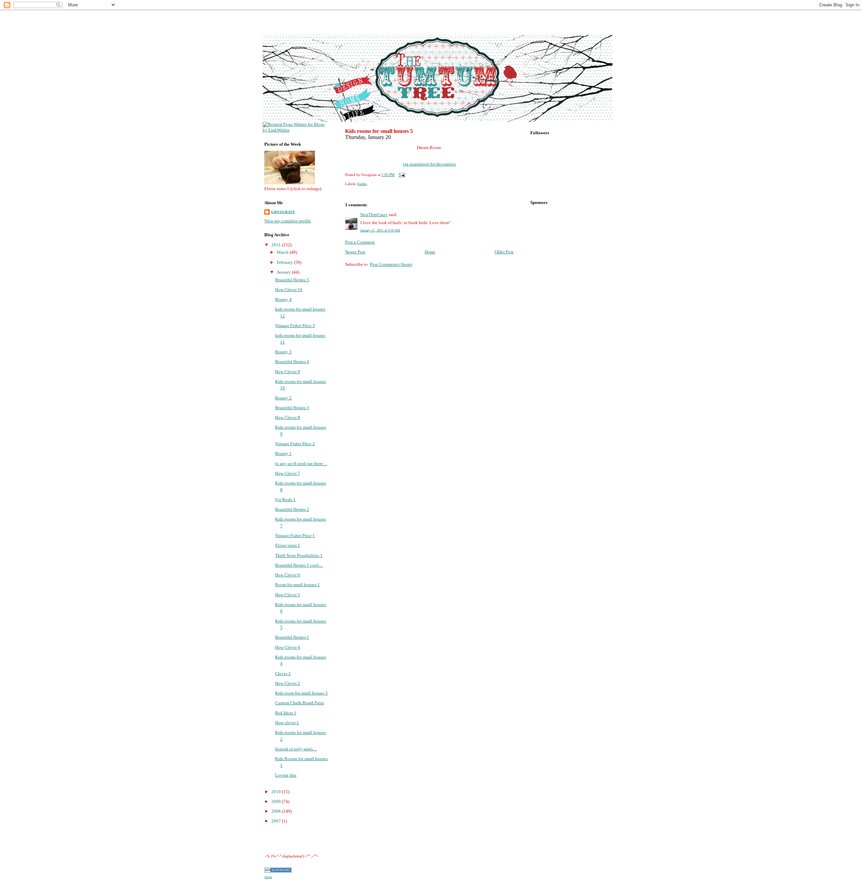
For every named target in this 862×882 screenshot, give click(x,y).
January (284, 272)
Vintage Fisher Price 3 (295, 325)
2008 (276, 811)
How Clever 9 (287, 371)
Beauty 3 (283, 351)
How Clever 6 (287, 574)
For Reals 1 (285, 499)
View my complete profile (287, 220)
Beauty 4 (283, 299)
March (283, 252)
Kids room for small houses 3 (301, 693)
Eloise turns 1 (287, 545)
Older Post (504, 251)
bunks (362, 184)
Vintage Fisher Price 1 (295, 535)
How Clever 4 (287, 647)
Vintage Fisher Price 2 (295, 443)
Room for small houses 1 (297, 584)
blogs (268, 877)
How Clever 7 (287, 473)
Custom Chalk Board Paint (299, 702)
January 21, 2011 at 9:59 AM (380, 230)
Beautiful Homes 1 (292, 637)
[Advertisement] (427, 18)
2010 (276, 791)
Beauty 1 (283, 453)
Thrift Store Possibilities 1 (299, 555)
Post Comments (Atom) (391, 264)
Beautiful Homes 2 (292, 509)
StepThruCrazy (374, 214)
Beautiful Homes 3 (292, 407)
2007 (276, 820)
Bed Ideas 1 (285, 712)
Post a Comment (360, 242)
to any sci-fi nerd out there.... (301, 463)
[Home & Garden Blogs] (278, 871)
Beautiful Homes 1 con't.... (299, 565)
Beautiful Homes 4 (292, 361)
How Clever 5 (287, 594)
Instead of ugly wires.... (296, 748)
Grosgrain (283, 212)
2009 (276, 801)
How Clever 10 (288, 289)
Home (430, 251)
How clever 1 (287, 722)
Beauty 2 (283, 397)
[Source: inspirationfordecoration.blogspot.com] (429, 155)
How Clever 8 (287, 417)
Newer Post (355, 251)
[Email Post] (401, 175)
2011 (276, 244)
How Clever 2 (287, 683)
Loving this (285, 775)
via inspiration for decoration (429, 164)
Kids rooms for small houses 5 (379, 131)
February (285, 262)
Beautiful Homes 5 (292, 279)
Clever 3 (283, 673)
